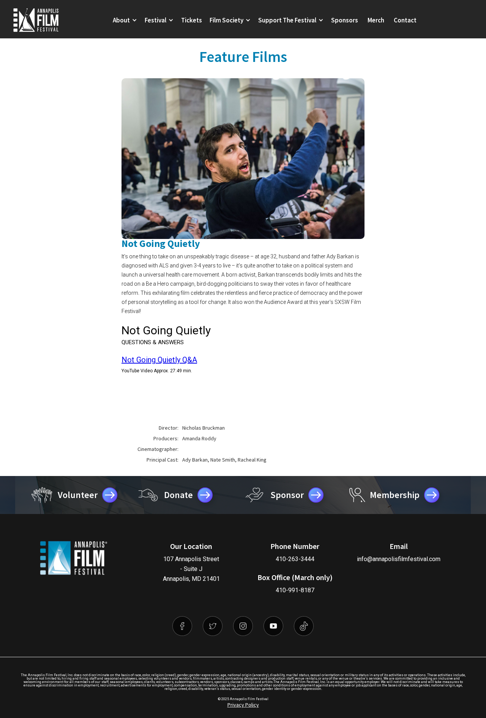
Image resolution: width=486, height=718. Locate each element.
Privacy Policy (243, 704)
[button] (125, 20)
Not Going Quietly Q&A (159, 359)
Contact (405, 20)
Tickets (191, 20)
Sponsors (344, 20)
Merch (376, 20)
